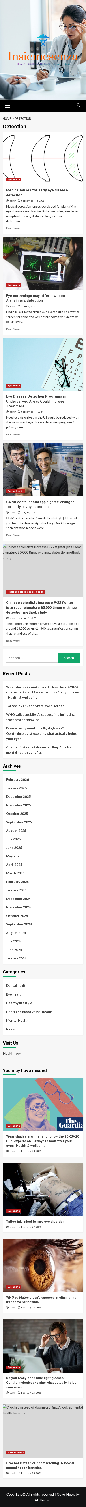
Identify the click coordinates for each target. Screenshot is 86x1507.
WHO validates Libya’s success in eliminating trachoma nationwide (40, 717)
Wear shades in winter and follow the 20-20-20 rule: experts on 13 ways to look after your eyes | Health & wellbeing (43, 692)
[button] (7, 105)
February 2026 (17, 779)
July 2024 (13, 941)
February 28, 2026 (31, 1151)
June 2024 (14, 950)
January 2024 (16, 958)
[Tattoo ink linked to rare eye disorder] (43, 1189)
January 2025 (16, 890)
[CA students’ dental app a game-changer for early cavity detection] (43, 469)
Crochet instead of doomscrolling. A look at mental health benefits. (39, 749)
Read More (13, 228)
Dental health (15, 491)
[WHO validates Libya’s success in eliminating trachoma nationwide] (43, 1265)
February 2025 (17, 882)
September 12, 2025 (32, 200)
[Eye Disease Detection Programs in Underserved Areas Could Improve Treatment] (43, 364)
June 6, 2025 (28, 306)
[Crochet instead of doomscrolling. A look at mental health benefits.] (43, 1430)
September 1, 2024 (32, 411)
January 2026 (16, 788)
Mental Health (17, 1020)
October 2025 (17, 813)
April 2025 (14, 865)
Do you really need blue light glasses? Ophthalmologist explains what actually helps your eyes (41, 733)
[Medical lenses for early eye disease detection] (43, 158)
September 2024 (19, 924)
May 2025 (13, 856)
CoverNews (66, 1494)
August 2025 (16, 830)
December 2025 (18, 796)
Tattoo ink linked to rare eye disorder (35, 706)
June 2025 (14, 848)
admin (13, 200)
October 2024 (17, 916)
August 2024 (16, 933)
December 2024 (18, 899)
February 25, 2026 (31, 1392)
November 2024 (18, 907)
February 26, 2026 (31, 1307)
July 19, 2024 (28, 512)
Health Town (12, 1053)
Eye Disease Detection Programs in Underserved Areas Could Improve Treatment (36, 401)
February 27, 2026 (31, 1227)
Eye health (13, 179)
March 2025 (15, 873)
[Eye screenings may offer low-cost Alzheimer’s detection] (43, 263)
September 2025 (19, 822)
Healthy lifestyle (19, 1003)
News (10, 1029)
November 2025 (18, 805)
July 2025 (13, 839)
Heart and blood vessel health (25, 591)
